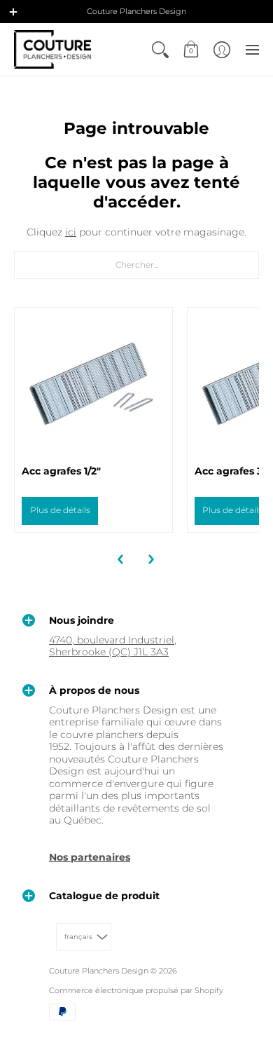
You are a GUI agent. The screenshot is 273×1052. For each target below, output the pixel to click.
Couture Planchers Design (98, 971)
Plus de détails (60, 510)
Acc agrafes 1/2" (61, 471)
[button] (13, 12)
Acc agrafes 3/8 (233, 471)
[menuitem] (160, 49)
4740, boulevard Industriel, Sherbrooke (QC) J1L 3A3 (112, 646)
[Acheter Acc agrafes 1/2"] (93, 386)
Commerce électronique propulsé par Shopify (136, 990)
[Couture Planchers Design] (52, 49)
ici (70, 232)
